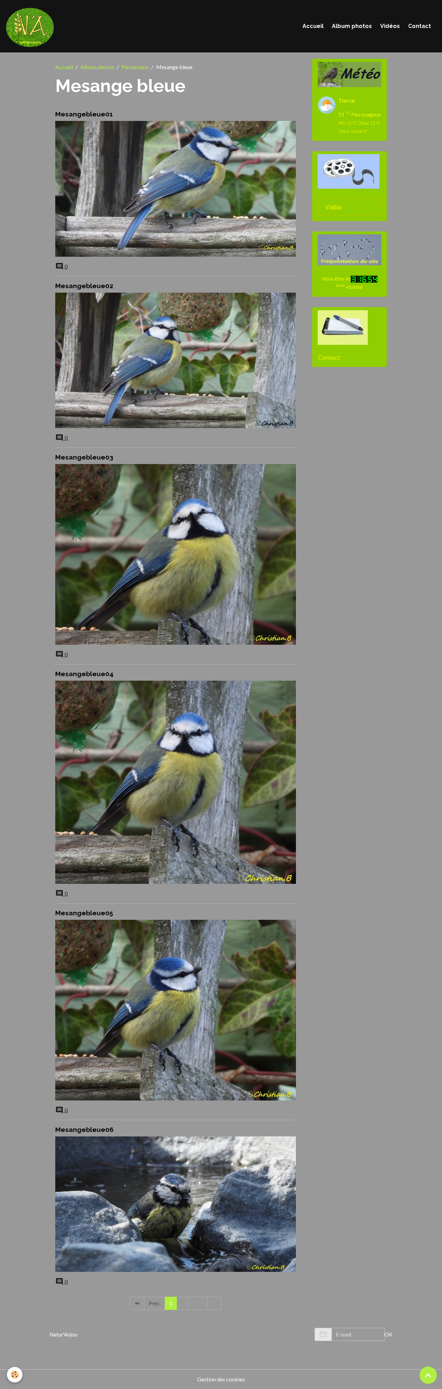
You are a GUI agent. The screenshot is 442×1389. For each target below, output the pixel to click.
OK (388, 1334)
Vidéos (390, 26)
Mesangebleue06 (84, 1129)
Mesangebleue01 (84, 114)
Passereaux (135, 67)
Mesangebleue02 (84, 286)
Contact (419, 26)
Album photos (352, 26)
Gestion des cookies (221, 1379)
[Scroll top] (428, 1375)
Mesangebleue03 (84, 457)
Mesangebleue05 (84, 913)
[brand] (31, 26)
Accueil (313, 26)
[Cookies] (14, 1374)
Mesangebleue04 (84, 674)
